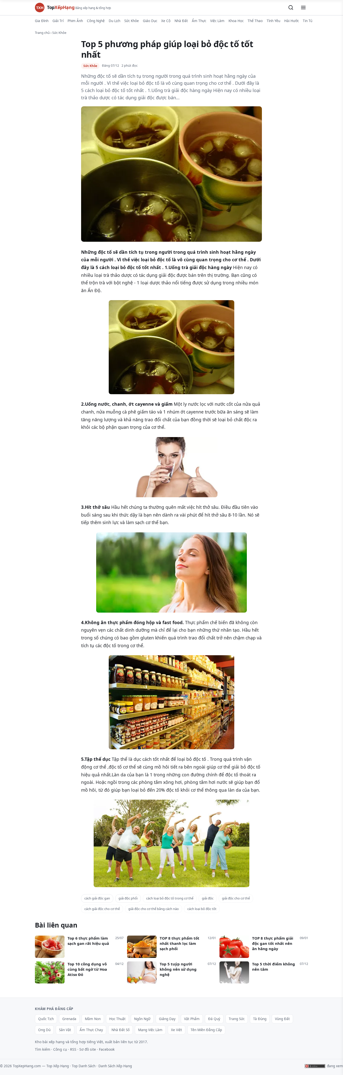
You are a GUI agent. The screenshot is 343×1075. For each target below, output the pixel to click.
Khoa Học (236, 21)
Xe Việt (176, 1030)
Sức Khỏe (131, 21)
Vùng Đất (282, 1019)
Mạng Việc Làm (150, 1030)
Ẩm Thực (199, 21)
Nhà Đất (181, 21)
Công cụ (60, 1049)
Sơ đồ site (87, 1049)
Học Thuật (117, 1019)
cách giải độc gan (97, 898)
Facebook (107, 1049)
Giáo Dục (150, 21)
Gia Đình (41, 21)
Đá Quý (214, 1019)
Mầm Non (93, 1019)
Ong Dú (44, 1030)
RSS (73, 1049)
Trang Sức (237, 1019)
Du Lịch (114, 21)
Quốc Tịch (46, 1019)
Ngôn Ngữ (142, 1019)
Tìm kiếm (42, 1049)
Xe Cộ (165, 21)
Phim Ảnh (75, 21)
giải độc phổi (128, 898)
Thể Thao (255, 21)
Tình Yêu (273, 21)
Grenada (69, 1019)
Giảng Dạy (167, 1019)
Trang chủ (42, 32)
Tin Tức (308, 21)
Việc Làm (217, 21)
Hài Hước (291, 21)
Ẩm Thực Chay (91, 1030)
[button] (291, 7)
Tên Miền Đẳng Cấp (206, 1030)
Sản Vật (65, 1030)
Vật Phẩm (192, 1019)
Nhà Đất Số (120, 1030)
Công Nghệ (96, 21)
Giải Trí (58, 21)
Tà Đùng (259, 1019)
